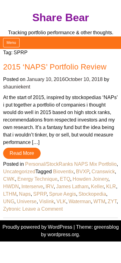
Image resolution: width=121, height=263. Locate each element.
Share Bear (60, 17)
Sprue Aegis (62, 194)
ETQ (65, 179)
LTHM (9, 194)
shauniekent (16, 86)
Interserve (32, 186)
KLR (111, 186)
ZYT (112, 201)
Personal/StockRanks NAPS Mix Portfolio (71, 164)
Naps (25, 194)
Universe (27, 201)
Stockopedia (92, 194)
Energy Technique (37, 179)
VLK (61, 201)
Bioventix (63, 171)
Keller (97, 186)
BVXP (82, 171)
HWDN (11, 186)
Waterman (80, 201)
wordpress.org (63, 234)
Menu (11, 43)
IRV (50, 186)
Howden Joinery (90, 179)
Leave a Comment (42, 209)
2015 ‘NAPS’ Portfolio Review (54, 66)
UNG (8, 201)
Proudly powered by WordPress (38, 227)
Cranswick (103, 171)
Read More (22, 153)
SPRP (40, 194)
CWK (9, 179)
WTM (99, 201)
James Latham (72, 186)
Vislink (46, 201)
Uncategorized (19, 171)
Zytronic (12, 209)
